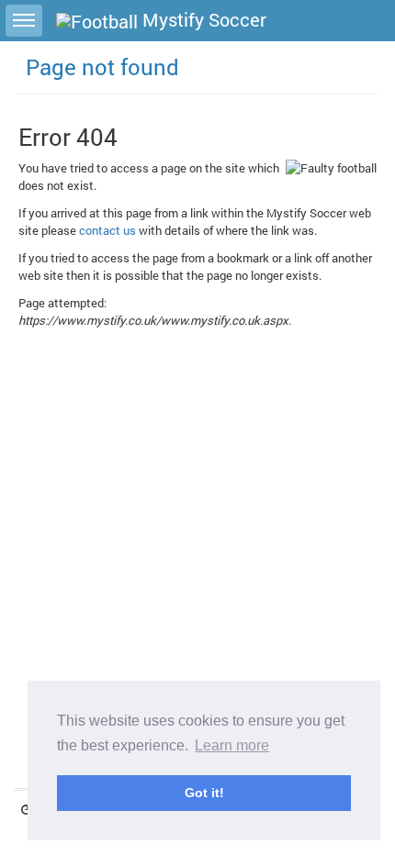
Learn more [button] (232, 745)
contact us (107, 230)
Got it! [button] (204, 792)
